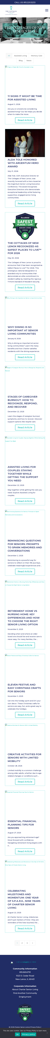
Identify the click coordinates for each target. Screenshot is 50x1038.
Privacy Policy (35, 1027)
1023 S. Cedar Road (25, 976)
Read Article (25, 120)
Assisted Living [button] (20, 56)
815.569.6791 (25, 972)
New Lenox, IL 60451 (25, 979)
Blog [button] (21, 61)
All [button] (9, 56)
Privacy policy (28, 1034)
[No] (47, 1033)
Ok (17, 1034)
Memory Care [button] (36, 56)
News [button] (29, 61)
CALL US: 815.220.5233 (25, 2)
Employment (25, 997)
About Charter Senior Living (25, 989)
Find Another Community (25, 993)
